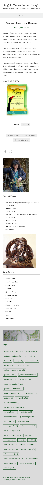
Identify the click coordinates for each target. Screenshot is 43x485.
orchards (9, 298)
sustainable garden (12, 431)
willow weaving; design (13, 459)
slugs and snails (12, 305)
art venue (8, 351)
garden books (10, 375)
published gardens (28, 417)
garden (8, 288)
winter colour (32, 459)
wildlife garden (10, 444)
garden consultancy (27, 375)
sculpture (25, 124)
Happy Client (11, 208)
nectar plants (10, 412)
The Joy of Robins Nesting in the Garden (21, 215)
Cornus (7, 361)
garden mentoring (11, 393)
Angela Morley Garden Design (21, 5)
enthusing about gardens (14, 370)
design (19, 361)
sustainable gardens (12, 435)
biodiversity (31, 351)
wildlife (32, 440)
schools (9, 302)
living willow (22, 398)
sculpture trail (24, 421)
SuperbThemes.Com (17, 480)
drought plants (23, 365)
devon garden (32, 361)
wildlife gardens (11, 449)
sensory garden (11, 426)
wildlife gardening (27, 444)
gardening (25, 379)
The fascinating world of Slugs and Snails (22, 203)
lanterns (8, 398)
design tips (10, 285)
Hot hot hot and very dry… (16, 226)
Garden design (10, 379)
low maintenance (11, 403)
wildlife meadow (28, 449)
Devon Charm (11, 220)
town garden (11, 308)
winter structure (27, 463)
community (10, 279)
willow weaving (11, 454)
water (21, 440)
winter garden (10, 463)
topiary (28, 435)
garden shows (11, 295)
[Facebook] (5, 151)
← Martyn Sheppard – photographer (21, 135)
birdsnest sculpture (12, 356)
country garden (12, 282)
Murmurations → (21, 140)
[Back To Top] (39, 477)
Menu (21, 16)
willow (27, 28)
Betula (19, 351)
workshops (10, 318)
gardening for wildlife (13, 384)
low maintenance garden (14, 407)
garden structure (30, 393)
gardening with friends (13, 389)
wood (8, 315)
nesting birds (26, 412)
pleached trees (10, 417)
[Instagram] (10, 151)
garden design (11, 292)
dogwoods (8, 365)
